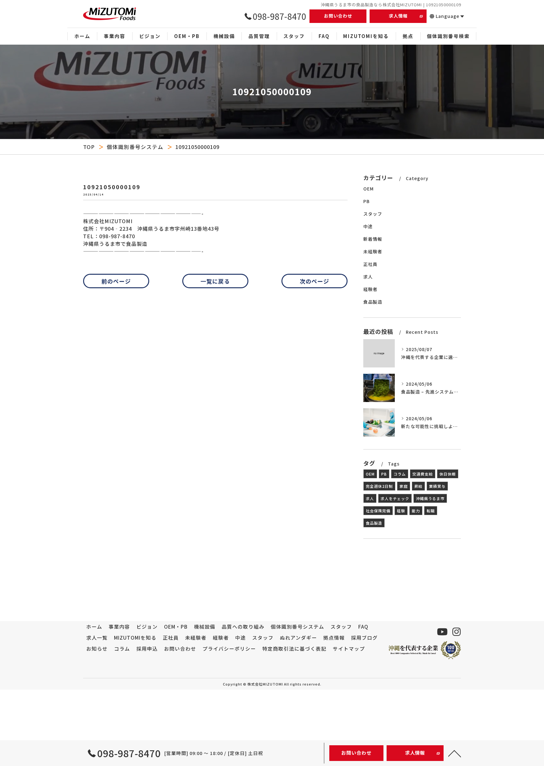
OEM (368, 188)
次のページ (315, 281)
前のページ (116, 281)
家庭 (404, 486)
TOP (89, 147)
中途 (368, 226)
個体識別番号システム (135, 147)
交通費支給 (422, 474)
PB (366, 201)
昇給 (418, 486)
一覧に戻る (215, 281)
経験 (401, 510)
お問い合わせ (338, 16)
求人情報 (398, 16)
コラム (400, 474)
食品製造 (372, 302)
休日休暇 (447, 474)
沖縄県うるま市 (430, 498)
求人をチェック (395, 498)
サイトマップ (349, 648)
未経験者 (372, 251)
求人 (368, 276)
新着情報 (372, 239)
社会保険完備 (378, 510)
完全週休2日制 (379, 486)
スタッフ (372, 214)
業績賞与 (437, 486)
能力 (416, 510)
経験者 (370, 289)
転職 (431, 510)
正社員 (370, 264)
